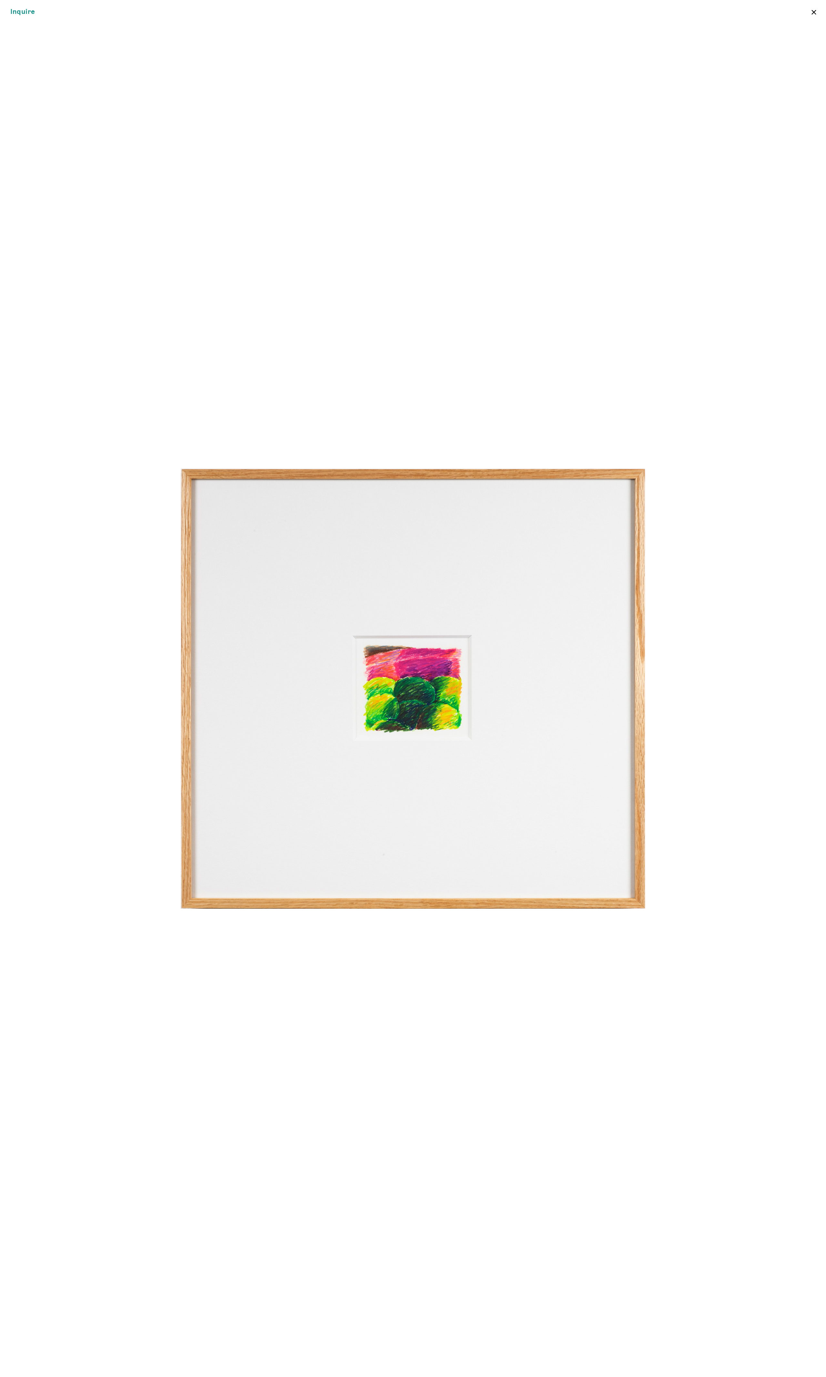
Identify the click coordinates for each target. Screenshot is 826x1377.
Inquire (22, 11)
